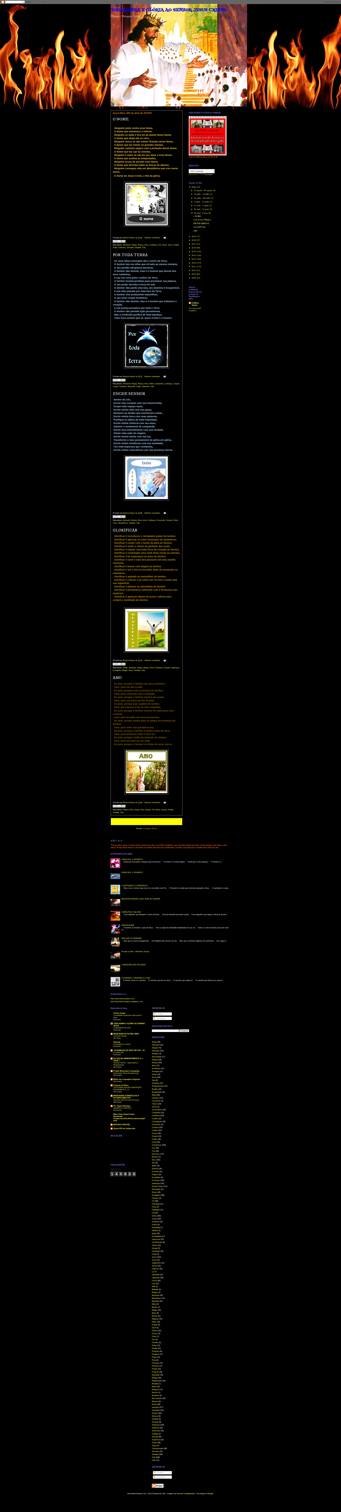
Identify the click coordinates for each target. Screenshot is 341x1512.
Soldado (155, 1434)
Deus (154, 1160)
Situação (155, 1422)
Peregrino (155, 1354)
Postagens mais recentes (125, 821)
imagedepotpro (189, 1494)
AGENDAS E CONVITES (122, 1108)
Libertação (156, 1278)
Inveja (154, 1254)
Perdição (155, 1351)
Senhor (154, 1413)
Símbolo (155, 1419)
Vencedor (130, 248)
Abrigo (125, 668)
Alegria (134, 245)
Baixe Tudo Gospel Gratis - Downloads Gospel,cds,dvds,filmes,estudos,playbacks (129, 1117)
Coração (169, 520)
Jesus (170, 245)
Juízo (154, 1260)
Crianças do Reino (121, 1085)
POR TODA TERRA (130, 255)
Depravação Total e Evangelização (126, 1073)
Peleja (154, 1345)
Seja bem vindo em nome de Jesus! (126, 1100)
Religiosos (156, 1390)
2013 (194, 259)
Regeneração (157, 1381)
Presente (155, 1366)
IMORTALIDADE (127, 925)
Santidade (156, 1410)
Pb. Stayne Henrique (121, 1106)
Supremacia (156, 1440)
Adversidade (156, 1057)
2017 (194, 244)
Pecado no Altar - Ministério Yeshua (135, 952)
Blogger (210, 1494)
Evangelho (117, 670)
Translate (208, 174)
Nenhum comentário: (153, 238)
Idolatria (155, 1230)
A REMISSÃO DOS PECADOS (133, 965)
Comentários (160, 1018)
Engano (155, 1174)
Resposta (155, 1395)
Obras (154, 1322)
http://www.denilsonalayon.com (122, 999)
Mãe (153, 1286)
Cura (153, 1151)
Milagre (125, 670)
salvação (155, 1407)
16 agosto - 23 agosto (203, 190)
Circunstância (157, 1110)
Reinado (155, 1384)
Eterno (154, 1192)
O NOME (121, 119)
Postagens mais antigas (169, 821)
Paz (153, 1340)
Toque (154, 1446)
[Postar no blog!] (116, 241)
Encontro (155, 1172)
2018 (194, 240)
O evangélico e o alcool (121, 1044)
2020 (194, 187)
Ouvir (154, 1328)
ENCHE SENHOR (129, 393)
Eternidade (156, 1189)
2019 (194, 236)
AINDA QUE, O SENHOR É (132, 859)
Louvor (154, 1281)
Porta (154, 1360)
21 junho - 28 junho (202, 198)
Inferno (154, 1245)
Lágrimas (155, 1269)
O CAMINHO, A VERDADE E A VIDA (135, 978)
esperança (175, 668)
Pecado (155, 1342)
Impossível (156, 1239)
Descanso (156, 1154)
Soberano (122, 248)
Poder (115, 248)
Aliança (140, 245)
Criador (115, 386)
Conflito (155, 1119)
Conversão (161, 520)
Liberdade (155, 1275)
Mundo (154, 1316)
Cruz (153, 1148)
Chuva (154, 1107)
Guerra (154, 1225)
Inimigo (154, 1248)
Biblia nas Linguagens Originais (126, 1079)
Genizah (116, 1042)
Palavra (155, 1331)
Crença (154, 1133)
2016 (194, 248)
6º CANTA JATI (118, 1052)
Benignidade (156, 1092)
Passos (155, 1334)
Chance (155, 1104)
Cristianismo (156, 1145)
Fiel (159, 245)
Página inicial (147, 821)
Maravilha (131, 386)
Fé (153, 1201)
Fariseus (155, 1198)
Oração (154, 1325)
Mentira (155, 1307)
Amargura (155, 1071)
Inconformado (157, 1242)
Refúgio (155, 1378)
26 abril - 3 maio (201, 213)
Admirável (127, 245)
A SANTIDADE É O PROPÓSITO (134, 886)
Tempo (154, 1443)
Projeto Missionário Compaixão (126, 1071)
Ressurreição (157, 1398)
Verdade (138, 248)
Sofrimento (156, 1431)
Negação (155, 1319)
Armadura (155, 1083)
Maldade (155, 1289)
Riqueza (155, 1401)
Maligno (155, 1292)
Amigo (136, 810)
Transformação (157, 1448)
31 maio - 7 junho (201, 206)
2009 (194, 274)
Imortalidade (156, 1236)
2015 (194, 252)
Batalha (155, 1089)
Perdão (176, 245)
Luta (153, 1284)
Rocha (154, 1404)
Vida (144, 248)
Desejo (148, 810)
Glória (164, 245)
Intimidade (156, 1251)
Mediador (155, 1301)
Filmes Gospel (119, 1013)
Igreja (154, 1233)
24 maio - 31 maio (202, 209)
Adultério (155, 1054)
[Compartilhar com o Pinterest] (124, 241)
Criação (176, 384)
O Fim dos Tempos (120, 1036)
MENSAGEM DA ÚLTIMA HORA (126, 1034)
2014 (194, 255)
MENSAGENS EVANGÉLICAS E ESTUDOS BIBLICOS (126, 1097)
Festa (154, 1207)
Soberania (145, 386)
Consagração (157, 1122)
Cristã (154, 1142)
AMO (117, 677)
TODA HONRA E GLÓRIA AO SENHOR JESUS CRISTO (168, 10)
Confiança (153, 245)
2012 (194, 263)
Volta (154, 1460)
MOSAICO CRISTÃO (121, 1125)
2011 (194, 267)
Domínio (155, 1169)
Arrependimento (158, 1086)
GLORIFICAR (125, 530)
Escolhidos (156, 1177)
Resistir (155, 1392)
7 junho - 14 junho (202, 202)
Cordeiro (155, 1130)
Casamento (156, 1101)
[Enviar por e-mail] (114, 241)
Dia (153, 1163)
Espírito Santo (157, 1186)
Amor (145, 520)
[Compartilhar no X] (119, 241)
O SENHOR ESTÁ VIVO (122, 1028)
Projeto (154, 1369)
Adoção (155, 1048)
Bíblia (151, 384)
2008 (194, 278)
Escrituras (156, 1180)
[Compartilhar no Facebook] (121, 241)
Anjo (153, 1080)
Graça (154, 1219)
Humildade (156, 1228)
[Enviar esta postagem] (164, 238)
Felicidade (156, 1204)
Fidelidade (156, 1210)
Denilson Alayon (195, 304)
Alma (146, 245)
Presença (155, 1363)
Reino (131, 670)
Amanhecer (156, 1068)
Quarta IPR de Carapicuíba (124, 1128)
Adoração (126, 520)
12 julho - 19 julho (202, 194)
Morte (154, 1313)
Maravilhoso (123, 523)
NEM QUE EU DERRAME (131, 938)
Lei (153, 1272)
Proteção (155, 1372)
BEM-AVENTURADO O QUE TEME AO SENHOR (140, 899)
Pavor (154, 1336)
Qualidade (156, 1375)
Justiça (164, 810)
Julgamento (156, 1263)
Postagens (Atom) (150, 828)
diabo (154, 1166)
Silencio (155, 1416)
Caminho (155, 1098)
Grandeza (123, 386)
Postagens (159, 1014)
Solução (155, 1437)
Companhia (159, 384)
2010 (194, 270)
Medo (154, 1304)
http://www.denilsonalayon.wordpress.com (127, 1002)
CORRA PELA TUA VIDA (131, 912)
